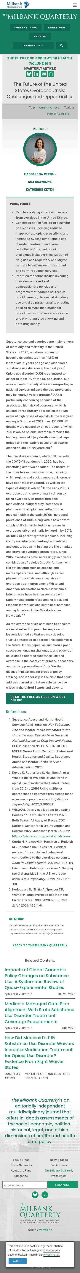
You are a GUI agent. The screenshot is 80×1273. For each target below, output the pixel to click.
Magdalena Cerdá (39, 174)
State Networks (21, 1165)
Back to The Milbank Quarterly (41, 945)
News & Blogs (59, 1159)
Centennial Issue (49, 107)
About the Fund (21, 1170)
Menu (75, 5)
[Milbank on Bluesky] (35, 1194)
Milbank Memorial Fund (18, 4)
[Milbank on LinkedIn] (44, 1194)
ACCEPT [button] (17, 1260)
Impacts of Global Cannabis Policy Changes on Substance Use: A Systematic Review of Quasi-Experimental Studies (37, 979)
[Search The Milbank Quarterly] (61, 45)
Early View (57, 27)
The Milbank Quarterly (58, 1170)
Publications (58, 1165)
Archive (40, 36)
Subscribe (21, 1175)
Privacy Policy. (51, 1254)
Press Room (59, 1175)
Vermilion (45, 1230)
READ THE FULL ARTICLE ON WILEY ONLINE (38, 698)
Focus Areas (21, 1159)
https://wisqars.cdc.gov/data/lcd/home (41, 836)
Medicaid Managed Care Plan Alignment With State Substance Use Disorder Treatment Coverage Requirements (39, 1013)
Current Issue (25, 27)
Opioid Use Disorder (58, 114)
